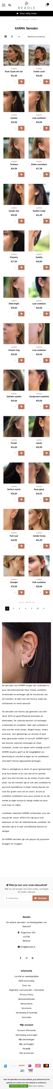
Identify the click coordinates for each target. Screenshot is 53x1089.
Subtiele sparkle (14, 396)
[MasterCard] (46, 1066)
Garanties (26, 1017)
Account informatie (26, 1030)
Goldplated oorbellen (39, 396)
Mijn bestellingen (26, 1039)
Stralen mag (14, 350)
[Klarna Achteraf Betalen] (38, 1066)
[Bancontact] (22, 1071)
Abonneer (42, 898)
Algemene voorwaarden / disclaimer (26, 990)
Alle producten (26, 1053)
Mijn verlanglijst (26, 1044)
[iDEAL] (29, 1066)
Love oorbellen (39, 350)
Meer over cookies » (37, 1086)
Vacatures (27, 1008)
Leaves (39, 443)
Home (18, 19)
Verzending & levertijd (26, 1012)
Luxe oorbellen (39, 118)
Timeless (14, 164)
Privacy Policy (26, 994)
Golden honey (39, 536)
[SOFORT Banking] (21, 1066)
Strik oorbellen (39, 582)
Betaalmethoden (26, 999)
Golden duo (14, 211)
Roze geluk (39, 489)
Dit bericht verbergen (18, 1086)
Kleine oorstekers (39, 164)
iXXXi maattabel (27, 981)
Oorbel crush (39, 71)
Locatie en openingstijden (26, 976)
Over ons (26, 985)
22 (38, 608)
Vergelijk (26, 1048)
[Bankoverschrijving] (13, 1066)
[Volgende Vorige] (44, 609)
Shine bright (14, 304)
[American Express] (5, 1066)
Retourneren (26, 1004)
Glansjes (14, 582)
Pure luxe (14, 536)
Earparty (14, 257)
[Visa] (30, 1071)
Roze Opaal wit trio (14, 71)
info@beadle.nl (28, 947)
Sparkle (14, 118)
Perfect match (14, 489)
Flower (14, 443)
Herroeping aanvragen (26, 1035)
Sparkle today (39, 211)
